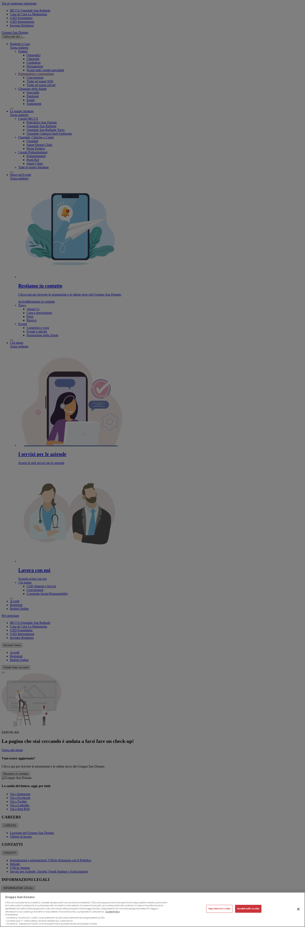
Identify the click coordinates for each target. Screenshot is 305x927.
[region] (152, 909)
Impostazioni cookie (219, 908)
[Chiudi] (298, 909)
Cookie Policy (112, 911)
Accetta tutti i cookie (248, 908)
